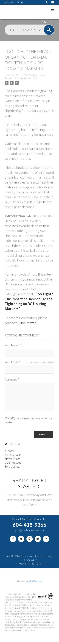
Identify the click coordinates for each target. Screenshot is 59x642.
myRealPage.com (34, 581)
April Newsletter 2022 (26, 78)
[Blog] (46, 539)
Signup (9, 2)
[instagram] (29, 539)
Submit (43, 434)
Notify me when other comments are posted (28, 420)
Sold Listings (12, 466)
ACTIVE (40, 21)
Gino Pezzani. (27, 323)
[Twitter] (21, 539)
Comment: (11, 379)
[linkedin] (38, 539)
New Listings (12, 458)
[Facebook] (13, 539)
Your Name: (12, 345)
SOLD (52, 21)
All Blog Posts (13, 455)
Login (19, 2)
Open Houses (13, 462)
